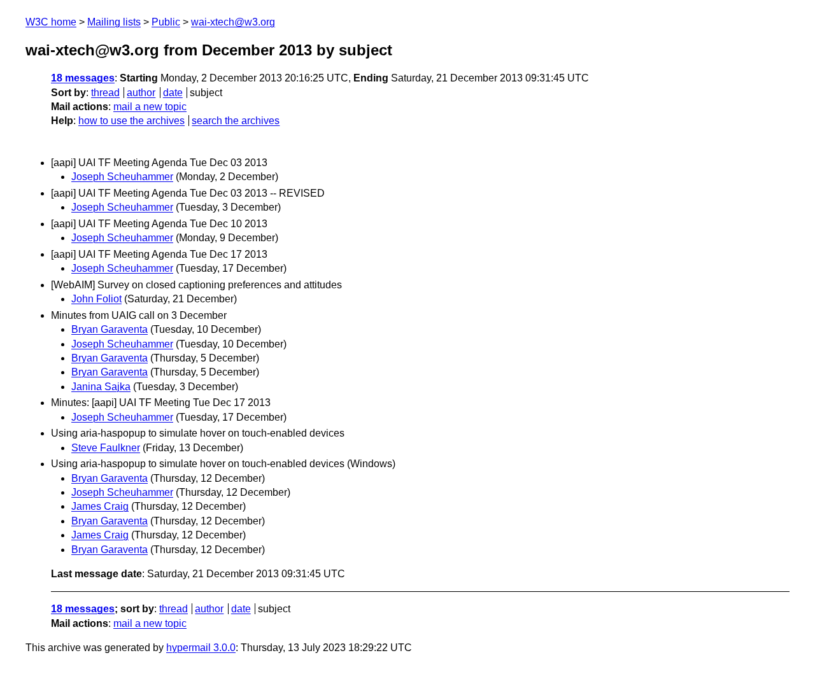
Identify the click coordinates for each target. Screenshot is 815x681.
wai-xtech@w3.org (233, 22)
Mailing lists (114, 22)
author (141, 92)
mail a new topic (150, 106)
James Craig (100, 506)
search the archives (236, 120)
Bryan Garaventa (109, 329)
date (173, 92)
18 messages (83, 78)
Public (166, 22)
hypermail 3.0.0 (201, 647)
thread (105, 92)
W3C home (50, 22)
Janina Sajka (101, 386)
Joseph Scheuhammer (122, 176)
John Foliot (96, 298)
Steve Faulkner (105, 447)
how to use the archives (131, 120)
